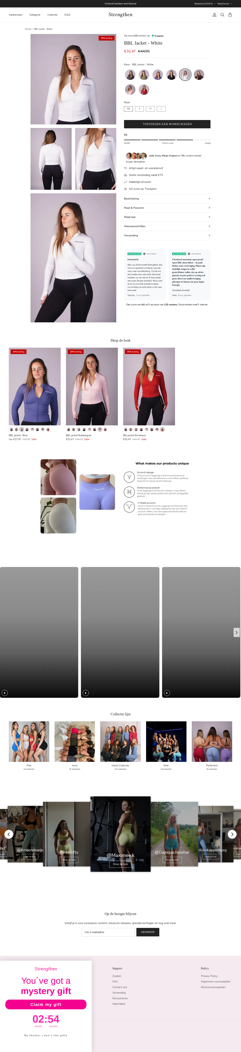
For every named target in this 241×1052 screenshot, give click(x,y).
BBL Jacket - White (43, 28)
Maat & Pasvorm (134, 208)
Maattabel (118, 1004)
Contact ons (119, 987)
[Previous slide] (128, 275)
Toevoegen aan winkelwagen (167, 124)
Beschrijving (131, 198)
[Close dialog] (88, 964)
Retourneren (120, 998)
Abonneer (148, 932)
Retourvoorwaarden (213, 987)
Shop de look (30, 856)
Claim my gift (46, 1004)
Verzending (131, 235)
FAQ (115, 981)
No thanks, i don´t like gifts (45, 1035)
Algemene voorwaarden (215, 981)
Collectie (52, 14)
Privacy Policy (209, 976)
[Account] (214, 15)
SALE (67, 14)
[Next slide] (206, 275)
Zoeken (116, 976)
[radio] (130, 75)
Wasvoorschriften (134, 226)
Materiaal (129, 217)
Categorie (34, 14)
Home (28, 28)
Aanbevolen (15, 14)
